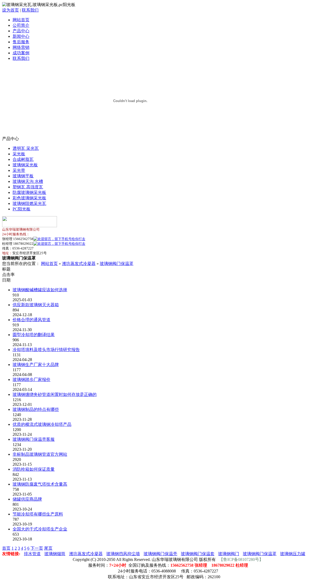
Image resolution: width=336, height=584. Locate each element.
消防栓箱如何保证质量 (34, 469)
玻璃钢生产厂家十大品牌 (36, 364)
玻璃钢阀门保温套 (197, 553)
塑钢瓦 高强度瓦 (28, 187)
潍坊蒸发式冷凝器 (79, 263)
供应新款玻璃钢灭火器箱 (36, 304)
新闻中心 (21, 36)
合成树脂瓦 (23, 159)
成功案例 (21, 53)
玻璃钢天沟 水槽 (28, 181)
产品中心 (21, 31)
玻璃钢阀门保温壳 (160, 553)
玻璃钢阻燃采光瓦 (29, 203)
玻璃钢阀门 (228, 553)
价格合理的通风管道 (31, 319)
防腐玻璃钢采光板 (29, 192)
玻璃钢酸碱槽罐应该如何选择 (40, 290)
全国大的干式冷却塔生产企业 (40, 529)
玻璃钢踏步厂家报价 (31, 379)
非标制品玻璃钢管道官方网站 (40, 454)
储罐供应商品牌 (27, 499)
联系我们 (30, 10)
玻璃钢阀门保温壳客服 (34, 439)
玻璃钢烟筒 (54, 553)
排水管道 (32, 553)
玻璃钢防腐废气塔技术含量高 (40, 484)
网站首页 (21, 20)
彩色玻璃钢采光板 (29, 198)
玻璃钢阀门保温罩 (116, 263)
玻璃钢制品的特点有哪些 (36, 409)
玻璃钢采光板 (25, 165)
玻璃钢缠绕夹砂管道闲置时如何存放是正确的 (55, 394)
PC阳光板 (21, 209)
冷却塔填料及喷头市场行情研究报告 (46, 349)
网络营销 (21, 47)
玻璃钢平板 (23, 176)
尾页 (48, 548)
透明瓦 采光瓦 (26, 148)
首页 (6, 548)
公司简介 (21, 25)
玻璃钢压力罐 (292, 553)
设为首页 (10, 10)
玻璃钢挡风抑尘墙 (123, 553)
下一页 (36, 548)
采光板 (19, 154)
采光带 (19, 170)
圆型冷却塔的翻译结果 (34, 334)
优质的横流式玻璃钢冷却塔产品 (42, 424)
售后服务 (21, 42)
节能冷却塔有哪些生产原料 (38, 514)
